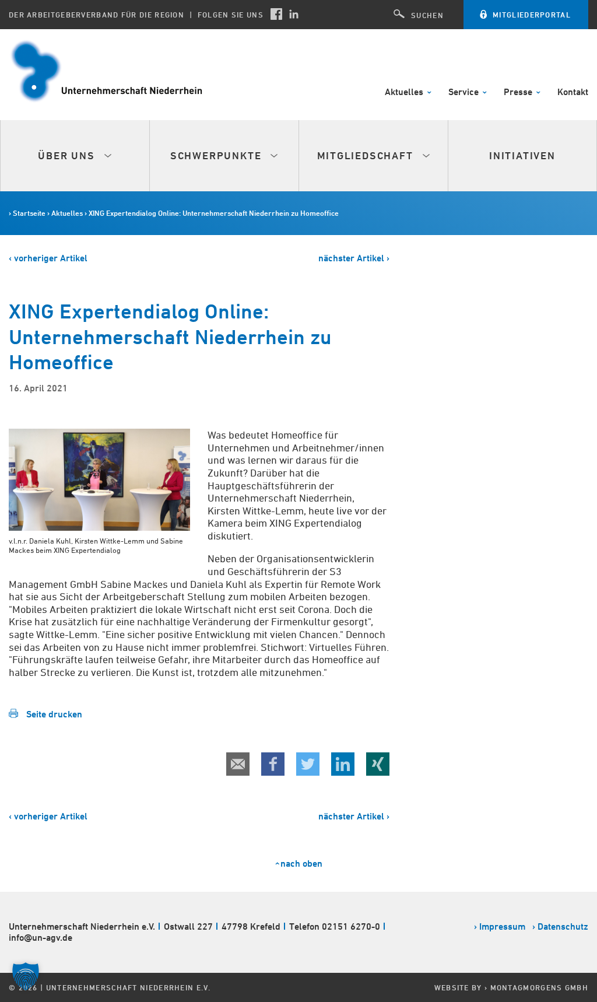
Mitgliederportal (532, 14)
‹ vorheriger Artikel (48, 258)
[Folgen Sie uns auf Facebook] (276, 14)
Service (464, 92)
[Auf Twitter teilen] (307, 764)
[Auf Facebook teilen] (273, 764)
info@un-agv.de (40, 937)
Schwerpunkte (217, 155)
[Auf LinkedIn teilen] (342, 764)
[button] (25, 976)
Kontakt (572, 92)
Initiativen (522, 155)
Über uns (68, 155)
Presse (519, 92)
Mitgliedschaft (367, 155)
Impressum (502, 926)
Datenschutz (563, 926)
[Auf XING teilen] (377, 764)
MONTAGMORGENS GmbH (539, 987)
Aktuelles (405, 92)
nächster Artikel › (353, 258)
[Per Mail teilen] (238, 764)
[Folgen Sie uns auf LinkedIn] (294, 14)
